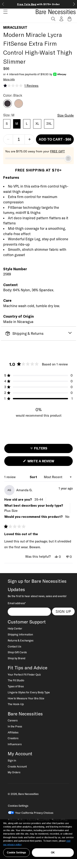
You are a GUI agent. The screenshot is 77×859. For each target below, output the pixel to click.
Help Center (15, 628)
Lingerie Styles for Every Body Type (29, 692)
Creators (13, 738)
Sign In (12, 760)
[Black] (7, 106)
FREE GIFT (57, 151)
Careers (13, 720)
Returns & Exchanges (20, 640)
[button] (4, 11)
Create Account (17, 766)
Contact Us (14, 646)
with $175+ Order (38, 4)
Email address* (17, 603)
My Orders (14, 772)
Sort (34, 477)
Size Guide (65, 115)
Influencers (15, 744)
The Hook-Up (16, 704)
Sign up (63, 611)
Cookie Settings (16, 852)
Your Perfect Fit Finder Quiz (24, 674)
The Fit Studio (16, 680)
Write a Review (48, 462)
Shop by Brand (16, 658)
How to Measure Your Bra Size (26, 698)
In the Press (15, 726)
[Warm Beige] (18, 106)
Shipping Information (20, 634)
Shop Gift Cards (17, 652)
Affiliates (13, 732)
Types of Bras (16, 686)
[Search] (53, 19)
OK (53, 852)
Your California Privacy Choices (34, 812)
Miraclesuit (15, 27)
